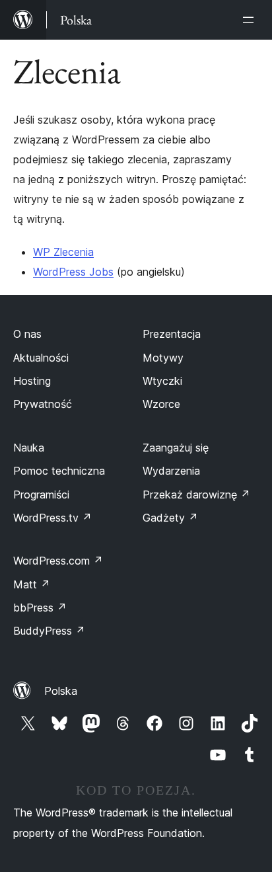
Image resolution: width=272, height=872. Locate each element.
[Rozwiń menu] (251, 20)
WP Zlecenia (63, 251)
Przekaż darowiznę (196, 494)
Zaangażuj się (176, 447)
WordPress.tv (52, 517)
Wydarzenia (171, 470)
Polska (60, 690)
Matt (31, 584)
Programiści (41, 494)
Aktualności (41, 357)
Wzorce (161, 404)
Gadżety (170, 517)
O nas (27, 333)
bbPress (40, 607)
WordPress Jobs (73, 271)
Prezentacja (172, 333)
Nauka (28, 447)
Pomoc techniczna (59, 470)
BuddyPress (49, 630)
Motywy (163, 357)
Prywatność (42, 404)
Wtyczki (162, 380)
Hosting (32, 380)
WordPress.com (58, 560)
